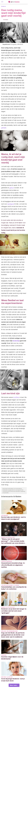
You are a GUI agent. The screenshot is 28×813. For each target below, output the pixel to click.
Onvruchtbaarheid (6, 561)
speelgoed (10, 204)
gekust (11, 188)
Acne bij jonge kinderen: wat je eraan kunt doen (13, 680)
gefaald (3, 128)
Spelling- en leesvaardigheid (9, 631)
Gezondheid (4, 515)
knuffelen (16, 397)
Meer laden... (14, 685)
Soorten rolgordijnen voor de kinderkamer (12, 658)
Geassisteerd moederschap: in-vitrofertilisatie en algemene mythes (13, 565)
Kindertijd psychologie (8, 537)
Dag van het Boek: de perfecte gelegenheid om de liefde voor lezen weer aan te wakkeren (12, 635)
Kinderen (3, 6)
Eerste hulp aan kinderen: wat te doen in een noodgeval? (13, 518)
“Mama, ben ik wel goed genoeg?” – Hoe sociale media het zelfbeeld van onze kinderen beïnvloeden (13, 541)
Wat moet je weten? (7, 677)
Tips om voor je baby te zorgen (10, 585)
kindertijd (16, 341)
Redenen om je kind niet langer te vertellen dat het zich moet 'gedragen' (13, 611)
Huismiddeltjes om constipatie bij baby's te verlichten (13, 588)
